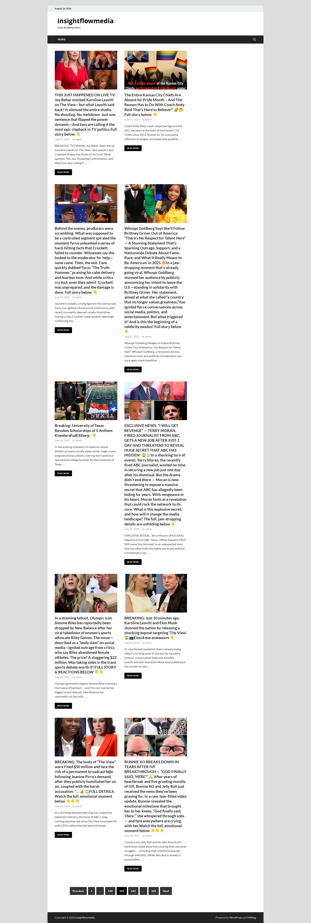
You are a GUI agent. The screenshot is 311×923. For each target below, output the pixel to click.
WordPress (235, 917)
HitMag (251, 917)
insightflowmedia (85, 20)
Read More (62, 171)
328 (153, 891)
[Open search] (254, 39)
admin (79, 139)
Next (166, 891)
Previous (78, 891)
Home (61, 39)
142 (133, 891)
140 (110, 891)
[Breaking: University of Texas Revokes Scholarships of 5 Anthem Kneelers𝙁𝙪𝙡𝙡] (86, 400)
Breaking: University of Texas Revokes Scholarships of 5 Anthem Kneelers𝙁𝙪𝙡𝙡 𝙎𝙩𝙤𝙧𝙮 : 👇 (83, 430)
